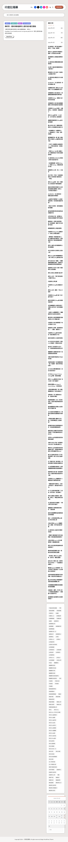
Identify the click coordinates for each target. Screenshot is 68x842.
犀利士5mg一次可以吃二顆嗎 (54, 712)
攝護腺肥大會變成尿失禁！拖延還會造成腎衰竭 (55, 352)
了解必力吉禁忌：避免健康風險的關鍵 (55, 206)
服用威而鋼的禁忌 (52, 688)
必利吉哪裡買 (51, 660)
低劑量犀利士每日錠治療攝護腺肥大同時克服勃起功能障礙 (55, 104)
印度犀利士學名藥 (52, 281)
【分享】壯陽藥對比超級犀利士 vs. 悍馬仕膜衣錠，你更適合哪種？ (55, 146)
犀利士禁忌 (51, 759)
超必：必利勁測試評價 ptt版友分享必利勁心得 (55, 519)
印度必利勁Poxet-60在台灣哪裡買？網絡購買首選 (55, 541)
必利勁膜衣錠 (51, 654)
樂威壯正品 (59, 704)
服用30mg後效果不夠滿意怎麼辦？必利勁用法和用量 (55, 52)
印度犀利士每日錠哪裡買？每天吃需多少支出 (55, 323)
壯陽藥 (57, 613)
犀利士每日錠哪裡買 (53, 756)
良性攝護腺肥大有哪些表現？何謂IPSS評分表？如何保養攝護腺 (55, 307)
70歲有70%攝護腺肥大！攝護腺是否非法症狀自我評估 (55, 313)
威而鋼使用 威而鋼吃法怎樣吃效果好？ (55, 597)
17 (49, 816)
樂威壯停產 (51, 696)
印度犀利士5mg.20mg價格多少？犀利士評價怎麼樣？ (55, 232)
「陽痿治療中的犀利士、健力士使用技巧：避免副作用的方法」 (55, 485)
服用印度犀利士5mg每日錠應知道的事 (55, 301)
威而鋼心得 (51, 634)
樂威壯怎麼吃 (51, 704)
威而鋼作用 (56, 621)
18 (51, 816)
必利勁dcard (51, 639)
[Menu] (31, 7)
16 (64, 812)
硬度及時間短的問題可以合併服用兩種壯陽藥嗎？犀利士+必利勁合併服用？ (55, 188)
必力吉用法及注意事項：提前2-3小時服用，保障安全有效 (55, 342)
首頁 (8, 15)
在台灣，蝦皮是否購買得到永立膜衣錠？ (55, 68)
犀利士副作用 (51, 740)
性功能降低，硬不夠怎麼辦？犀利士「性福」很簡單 (55, 47)
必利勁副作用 (51, 641)
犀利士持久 (51, 751)
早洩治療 (56, 683)
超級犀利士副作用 (52, 772)
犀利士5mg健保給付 (53, 714)
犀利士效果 (58, 751)
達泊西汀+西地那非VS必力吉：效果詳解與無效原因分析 (55, 347)
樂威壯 (59, 694)
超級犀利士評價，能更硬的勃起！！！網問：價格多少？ (55, 328)
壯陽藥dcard (51, 615)
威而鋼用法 (51, 636)
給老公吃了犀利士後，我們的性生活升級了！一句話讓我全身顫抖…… (55, 562)
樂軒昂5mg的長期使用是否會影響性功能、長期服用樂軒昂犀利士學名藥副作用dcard (55, 449)
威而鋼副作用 (58, 626)
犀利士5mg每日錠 (52, 735)
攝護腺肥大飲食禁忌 (53, 678)
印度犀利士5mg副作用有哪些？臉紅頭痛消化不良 (55, 333)
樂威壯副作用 (51, 699)
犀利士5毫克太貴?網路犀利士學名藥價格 (55, 246)
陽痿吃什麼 (51, 780)
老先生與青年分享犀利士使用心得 (55, 251)
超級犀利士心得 (52, 774)
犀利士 (20, 23)
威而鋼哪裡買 (51, 628)
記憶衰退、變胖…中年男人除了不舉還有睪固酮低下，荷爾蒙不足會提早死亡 (55, 591)
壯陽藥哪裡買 (51, 618)
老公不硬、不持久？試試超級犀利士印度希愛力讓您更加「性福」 (55, 176)
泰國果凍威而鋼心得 (53, 707)
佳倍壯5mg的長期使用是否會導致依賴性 (55, 438)
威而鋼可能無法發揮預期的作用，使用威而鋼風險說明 (55, 426)
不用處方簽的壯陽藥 (53, 608)
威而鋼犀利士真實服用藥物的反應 (55, 57)
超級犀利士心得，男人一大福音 (55, 170)
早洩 (60, 678)
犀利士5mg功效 (52, 722)
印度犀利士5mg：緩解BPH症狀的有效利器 (55, 98)
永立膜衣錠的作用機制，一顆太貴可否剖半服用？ (55, 503)
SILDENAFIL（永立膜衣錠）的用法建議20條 (55, 83)
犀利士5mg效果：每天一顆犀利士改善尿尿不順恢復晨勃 (55, 182)
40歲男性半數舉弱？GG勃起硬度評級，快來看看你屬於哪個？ (55, 200)
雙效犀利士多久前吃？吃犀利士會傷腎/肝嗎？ (55, 73)
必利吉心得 (59, 660)
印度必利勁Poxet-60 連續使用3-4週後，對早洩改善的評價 (55, 525)
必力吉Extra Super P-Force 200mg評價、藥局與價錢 (55, 374)
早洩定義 (50, 683)
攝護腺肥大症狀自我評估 (54, 675)
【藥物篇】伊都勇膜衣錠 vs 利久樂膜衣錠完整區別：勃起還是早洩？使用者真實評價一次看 (55, 239)
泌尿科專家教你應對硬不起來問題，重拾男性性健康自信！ (55, 575)
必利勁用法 (58, 652)
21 (59, 816)
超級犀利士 (59, 769)
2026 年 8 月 (51, 28)
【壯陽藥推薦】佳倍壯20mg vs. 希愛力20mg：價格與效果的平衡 (55, 164)
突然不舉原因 (51, 769)
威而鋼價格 (51, 626)
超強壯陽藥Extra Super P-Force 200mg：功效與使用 (55, 385)
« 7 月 (50, 829)
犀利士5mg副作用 (52, 720)
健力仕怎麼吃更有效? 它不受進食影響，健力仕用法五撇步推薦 (55, 456)
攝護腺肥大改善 (52, 673)
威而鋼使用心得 (52, 623)
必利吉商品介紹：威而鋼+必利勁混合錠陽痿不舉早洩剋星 (55, 217)
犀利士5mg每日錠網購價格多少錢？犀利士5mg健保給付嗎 (55, 256)
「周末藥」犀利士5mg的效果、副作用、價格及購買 (55, 556)
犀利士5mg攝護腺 (52, 730)
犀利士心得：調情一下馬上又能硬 (55, 290)
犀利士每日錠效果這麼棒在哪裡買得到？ (55, 546)
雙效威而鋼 (51, 782)
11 (51, 812)
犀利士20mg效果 (52, 738)
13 (56, 812)
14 (59, 812)
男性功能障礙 (27, 23)
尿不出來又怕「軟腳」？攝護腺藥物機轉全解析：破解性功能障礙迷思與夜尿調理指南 (55, 262)
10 (49, 812)
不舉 (60, 608)
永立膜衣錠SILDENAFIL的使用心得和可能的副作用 (55, 158)
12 (54, 812)
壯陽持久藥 (14, 23)
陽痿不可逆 (51, 777)
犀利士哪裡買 (51, 746)
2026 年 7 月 (51, 33)
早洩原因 (50, 681)
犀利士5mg (56, 709)
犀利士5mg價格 (52, 717)
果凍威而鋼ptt (51, 691)
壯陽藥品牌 (59, 615)
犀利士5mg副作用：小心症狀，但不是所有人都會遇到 (55, 116)
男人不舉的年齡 (52, 761)
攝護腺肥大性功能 (52, 667)
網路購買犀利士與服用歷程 (55, 228)
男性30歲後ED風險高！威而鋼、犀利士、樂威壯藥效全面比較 (55, 497)
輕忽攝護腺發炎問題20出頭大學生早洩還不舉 (55, 407)
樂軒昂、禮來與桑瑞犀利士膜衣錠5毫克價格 (20, 26)
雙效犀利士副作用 (52, 785)
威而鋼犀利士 (58, 634)
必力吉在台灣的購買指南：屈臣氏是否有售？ (55, 369)
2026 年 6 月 (51, 37)
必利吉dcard (51, 657)
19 (54, 816)
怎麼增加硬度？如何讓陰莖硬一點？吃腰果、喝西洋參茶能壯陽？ (55, 363)
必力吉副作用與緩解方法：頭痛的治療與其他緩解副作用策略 (55, 413)
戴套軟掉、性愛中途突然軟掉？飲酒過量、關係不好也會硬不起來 (55, 223)
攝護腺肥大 (56, 662)
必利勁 (57, 636)
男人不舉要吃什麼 (52, 764)
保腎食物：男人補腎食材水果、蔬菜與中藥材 (55, 395)
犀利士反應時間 (52, 743)
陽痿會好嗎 (58, 780)
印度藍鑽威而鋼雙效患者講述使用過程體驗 (55, 585)
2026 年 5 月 (51, 42)
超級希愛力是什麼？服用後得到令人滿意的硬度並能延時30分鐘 (55, 473)
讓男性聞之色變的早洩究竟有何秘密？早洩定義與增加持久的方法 (55, 432)
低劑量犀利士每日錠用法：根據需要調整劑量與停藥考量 (55, 93)
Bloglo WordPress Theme (46, 839)
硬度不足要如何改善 (53, 767)
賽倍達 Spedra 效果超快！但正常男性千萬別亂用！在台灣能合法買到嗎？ (55, 569)
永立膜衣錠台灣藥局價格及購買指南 (55, 62)
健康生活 (8, 23)
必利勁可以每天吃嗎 (53, 644)
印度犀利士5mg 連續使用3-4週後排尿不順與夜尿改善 (55, 479)
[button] (59, 7)
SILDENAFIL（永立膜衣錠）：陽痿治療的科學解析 (55, 194)
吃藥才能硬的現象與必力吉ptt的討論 (55, 357)
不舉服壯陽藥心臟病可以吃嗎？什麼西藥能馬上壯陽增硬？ (55, 420)
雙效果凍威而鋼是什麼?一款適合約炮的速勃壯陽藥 (55, 551)
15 (61, 812)
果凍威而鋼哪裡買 (52, 694)
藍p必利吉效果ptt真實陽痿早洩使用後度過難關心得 (55, 580)
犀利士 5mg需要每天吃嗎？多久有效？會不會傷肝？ (55, 380)
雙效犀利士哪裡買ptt (53, 787)
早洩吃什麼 (57, 681)
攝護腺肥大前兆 (52, 665)
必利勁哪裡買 (51, 647)
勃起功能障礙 (51, 610)
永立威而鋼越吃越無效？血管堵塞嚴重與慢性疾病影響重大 (55, 467)
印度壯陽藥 (11, 7)
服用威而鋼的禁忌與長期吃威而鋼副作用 (55, 212)
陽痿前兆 (57, 777)
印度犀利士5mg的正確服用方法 (55, 285)
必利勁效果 (59, 649)
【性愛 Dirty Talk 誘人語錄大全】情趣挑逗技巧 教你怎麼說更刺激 (55, 152)
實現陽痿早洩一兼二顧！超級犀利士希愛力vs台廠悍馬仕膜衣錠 (55, 139)
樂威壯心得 (59, 701)
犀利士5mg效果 (52, 733)
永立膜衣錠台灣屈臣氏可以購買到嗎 (55, 78)
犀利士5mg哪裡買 (52, 727)
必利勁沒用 (51, 652)
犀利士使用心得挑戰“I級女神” (55, 273)
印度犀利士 (51, 613)
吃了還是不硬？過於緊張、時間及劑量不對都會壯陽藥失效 (55, 462)
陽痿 (58, 774)
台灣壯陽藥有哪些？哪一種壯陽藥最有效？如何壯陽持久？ (55, 390)
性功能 (50, 662)
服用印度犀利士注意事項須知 (55, 338)
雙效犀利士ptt (58, 782)
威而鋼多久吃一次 (52, 631)
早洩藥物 (50, 686)
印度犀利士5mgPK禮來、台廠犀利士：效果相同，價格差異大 (55, 110)
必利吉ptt (58, 657)
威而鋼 (50, 621)
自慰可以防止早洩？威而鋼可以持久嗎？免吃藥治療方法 (55, 443)
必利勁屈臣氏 (51, 649)
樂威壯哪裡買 (51, 701)
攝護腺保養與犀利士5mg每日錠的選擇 (55, 121)
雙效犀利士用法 (52, 790)
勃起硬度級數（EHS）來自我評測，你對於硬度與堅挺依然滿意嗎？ (55, 401)
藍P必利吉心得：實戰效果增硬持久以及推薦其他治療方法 (55, 126)
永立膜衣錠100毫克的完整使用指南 (55, 530)
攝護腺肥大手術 (52, 670)
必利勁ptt (58, 639)
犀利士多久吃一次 (52, 748)
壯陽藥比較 (59, 618)
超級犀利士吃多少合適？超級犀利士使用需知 (55, 268)
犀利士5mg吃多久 (52, 725)
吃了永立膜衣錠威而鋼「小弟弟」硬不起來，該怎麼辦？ (55, 491)
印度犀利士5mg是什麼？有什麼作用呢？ (55, 296)
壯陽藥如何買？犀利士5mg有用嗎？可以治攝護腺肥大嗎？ (55, 88)
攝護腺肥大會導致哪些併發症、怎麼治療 (55, 508)
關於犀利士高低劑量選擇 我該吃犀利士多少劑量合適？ (55, 318)
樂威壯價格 (58, 696)
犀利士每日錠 (51, 754)
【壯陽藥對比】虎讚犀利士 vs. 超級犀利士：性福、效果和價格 (55, 132)
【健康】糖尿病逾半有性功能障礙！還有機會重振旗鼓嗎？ (55, 536)
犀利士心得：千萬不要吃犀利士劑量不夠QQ (55, 277)
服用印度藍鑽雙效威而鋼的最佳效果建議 (55, 513)
